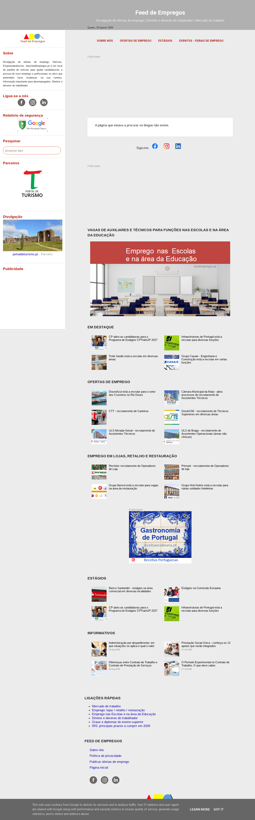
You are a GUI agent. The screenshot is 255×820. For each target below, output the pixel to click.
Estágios (165, 40)
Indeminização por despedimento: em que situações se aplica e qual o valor (132, 644)
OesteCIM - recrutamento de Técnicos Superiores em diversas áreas (204, 412)
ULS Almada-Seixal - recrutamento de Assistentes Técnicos (132, 432)
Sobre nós (105, 40)
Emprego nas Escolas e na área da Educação (124, 714)
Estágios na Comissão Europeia (201, 588)
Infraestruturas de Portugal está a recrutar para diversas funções (201, 338)
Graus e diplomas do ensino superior (117, 722)
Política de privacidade (105, 756)
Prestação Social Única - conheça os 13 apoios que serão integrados (205, 644)
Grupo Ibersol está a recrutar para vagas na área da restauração (133, 487)
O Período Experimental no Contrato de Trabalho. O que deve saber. (205, 664)
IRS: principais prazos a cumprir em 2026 (121, 726)
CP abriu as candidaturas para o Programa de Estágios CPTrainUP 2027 (133, 338)
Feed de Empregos (160, 12)
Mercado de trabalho (106, 706)
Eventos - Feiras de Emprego (201, 40)
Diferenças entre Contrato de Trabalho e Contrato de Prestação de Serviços (133, 664)
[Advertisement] (160, 84)
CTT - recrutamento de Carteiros (129, 411)
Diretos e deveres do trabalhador (115, 718)
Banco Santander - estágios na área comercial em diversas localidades (131, 589)
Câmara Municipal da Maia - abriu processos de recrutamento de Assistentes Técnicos (202, 395)
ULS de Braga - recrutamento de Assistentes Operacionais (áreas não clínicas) (204, 433)
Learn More (200, 809)
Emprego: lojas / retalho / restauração (118, 710)
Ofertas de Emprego (135, 40)
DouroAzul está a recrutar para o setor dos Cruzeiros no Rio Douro (132, 393)
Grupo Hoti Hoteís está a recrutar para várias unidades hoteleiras (204, 487)
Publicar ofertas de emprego (109, 762)
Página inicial (99, 767)
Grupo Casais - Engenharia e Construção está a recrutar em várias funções (204, 359)
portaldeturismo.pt (26, 254)
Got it (219, 809)
